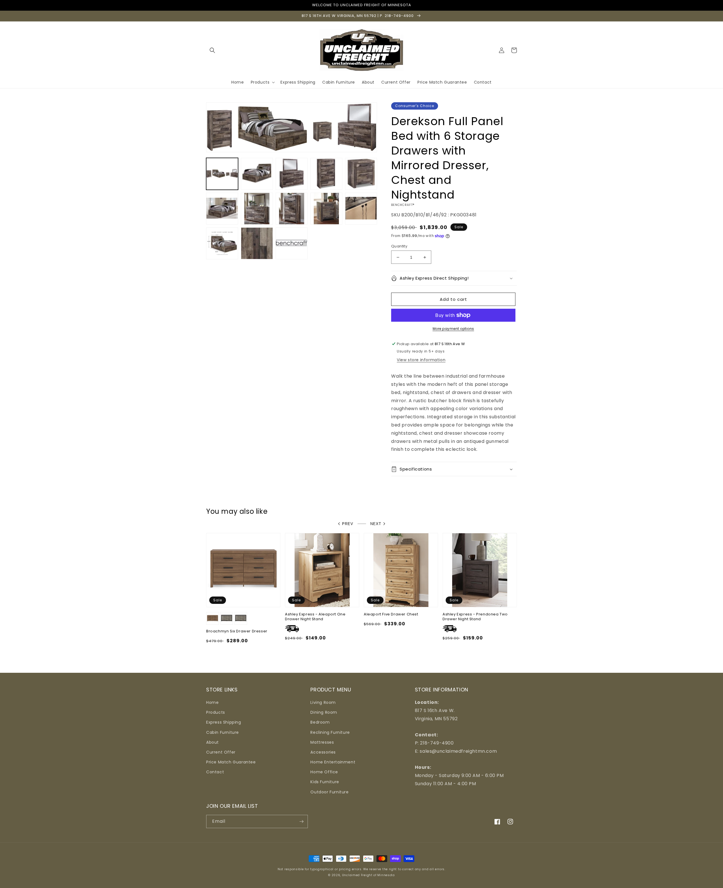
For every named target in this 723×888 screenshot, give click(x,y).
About (212, 742)
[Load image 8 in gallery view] (292, 209)
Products (215, 712)
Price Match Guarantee (231, 762)
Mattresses (322, 742)
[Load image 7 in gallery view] (257, 209)
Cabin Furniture (222, 732)
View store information (421, 360)
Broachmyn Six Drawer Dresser (236, 631)
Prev (347, 524)
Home (212, 702)
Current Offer (221, 752)
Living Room (323, 702)
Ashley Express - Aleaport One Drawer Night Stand (315, 617)
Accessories (323, 752)
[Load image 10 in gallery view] (361, 209)
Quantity (399, 246)
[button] (212, 50)
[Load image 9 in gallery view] (326, 209)
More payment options (453, 328)
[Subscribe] (301, 821)
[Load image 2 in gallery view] (257, 174)
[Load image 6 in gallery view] (222, 209)
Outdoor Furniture (329, 792)
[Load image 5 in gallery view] (361, 174)
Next (375, 524)
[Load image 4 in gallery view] (326, 174)
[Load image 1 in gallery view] (222, 174)
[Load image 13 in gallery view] (292, 243)
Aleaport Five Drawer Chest (391, 614)
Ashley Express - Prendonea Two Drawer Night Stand (475, 617)
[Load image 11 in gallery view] (222, 243)
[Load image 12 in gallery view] (257, 243)
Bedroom (320, 722)
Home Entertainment (332, 762)
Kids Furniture (324, 782)
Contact (215, 772)
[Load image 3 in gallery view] (292, 174)
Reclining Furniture (330, 732)
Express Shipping (223, 722)
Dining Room (323, 712)
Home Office (324, 772)
